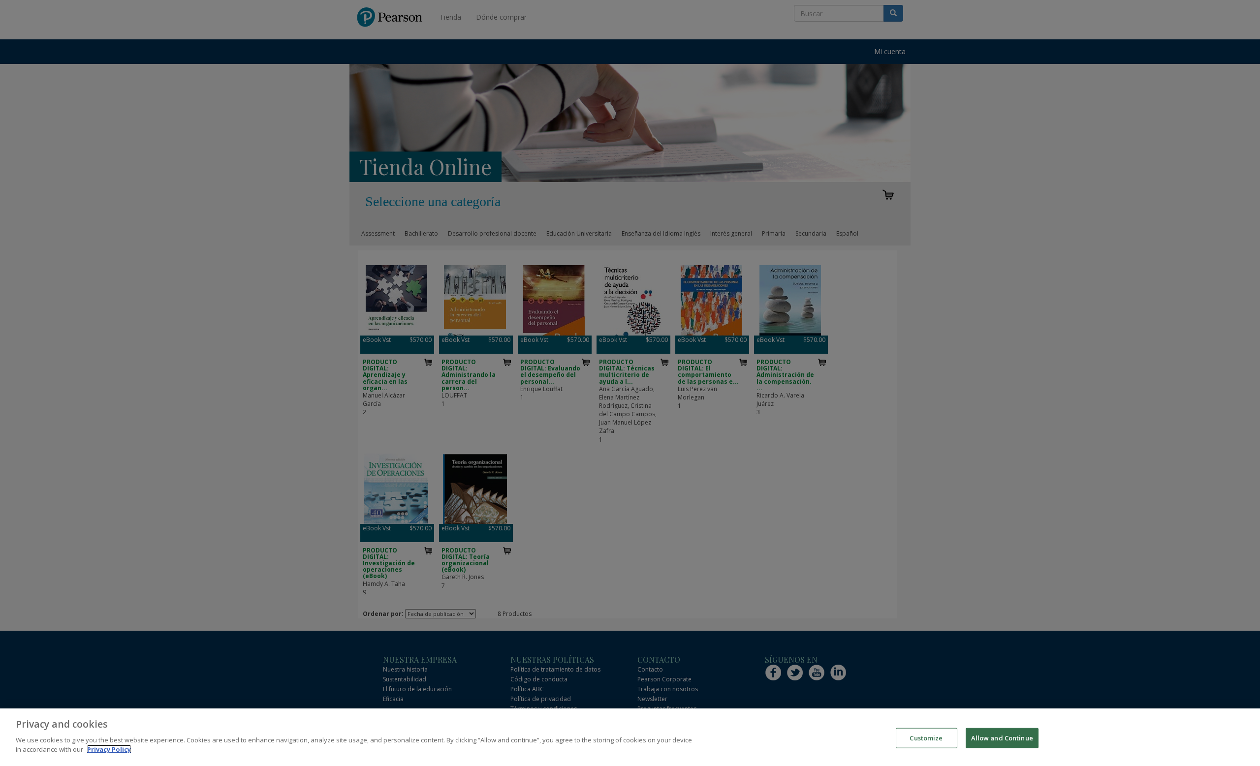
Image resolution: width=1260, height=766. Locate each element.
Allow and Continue (1002, 737)
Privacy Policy (109, 749)
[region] (630, 737)
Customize (926, 737)
